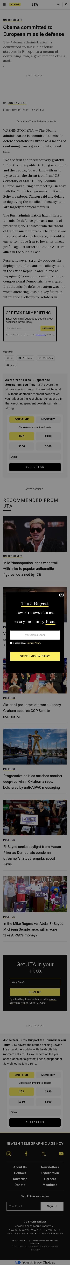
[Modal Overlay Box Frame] (35, 632)
